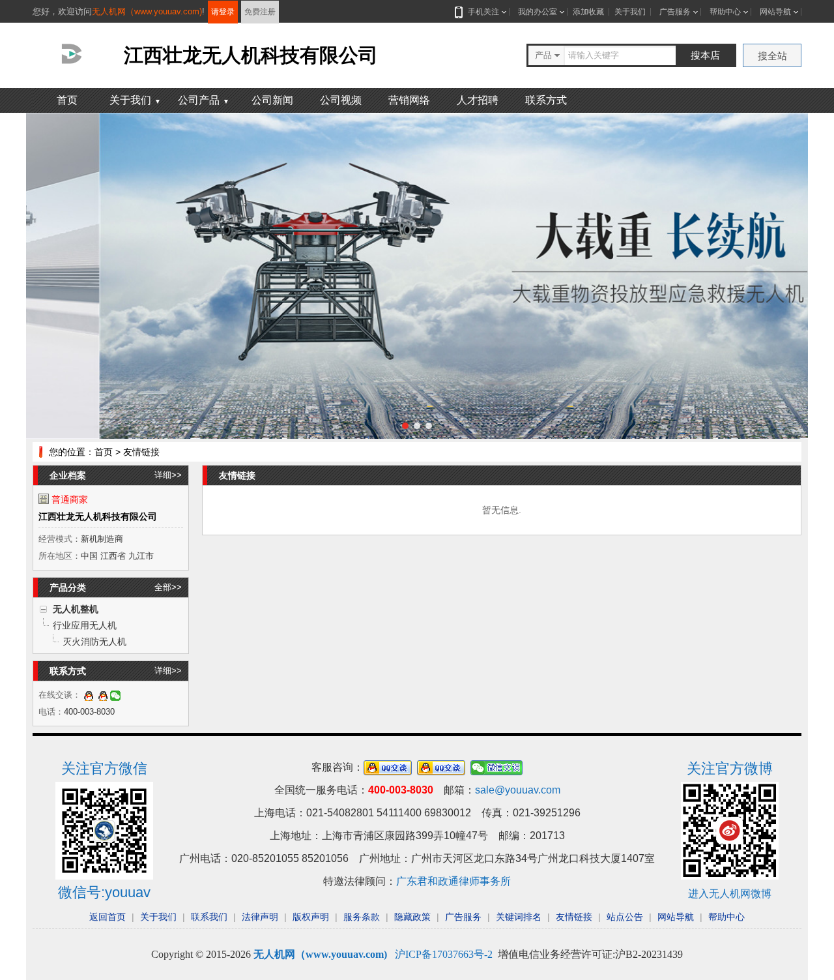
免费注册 (260, 11)
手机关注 (483, 11)
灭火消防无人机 (94, 641)
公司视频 (341, 100)
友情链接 (574, 917)
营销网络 (409, 100)
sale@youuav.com (517, 789)
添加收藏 (588, 11)
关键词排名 (518, 917)
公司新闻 (272, 100)
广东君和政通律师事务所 (453, 881)
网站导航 (775, 11)
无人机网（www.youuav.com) (147, 11)
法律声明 (260, 917)
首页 (67, 100)
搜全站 (772, 55)
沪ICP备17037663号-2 (444, 954)
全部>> (168, 587)
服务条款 (361, 917)
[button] (405, 426)
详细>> (168, 475)
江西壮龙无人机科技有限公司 (97, 516)
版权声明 (311, 917)
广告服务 (675, 11)
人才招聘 (477, 100)
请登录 (223, 11)
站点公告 (625, 917)
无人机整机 (75, 609)
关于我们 (630, 11)
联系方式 (546, 100)
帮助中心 (725, 11)
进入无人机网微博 (729, 893)
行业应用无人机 (85, 625)
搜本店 (705, 55)
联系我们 (209, 917)
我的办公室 (537, 11)
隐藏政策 (412, 917)
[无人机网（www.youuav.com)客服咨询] (88, 695)
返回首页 (107, 917)
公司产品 (203, 100)
